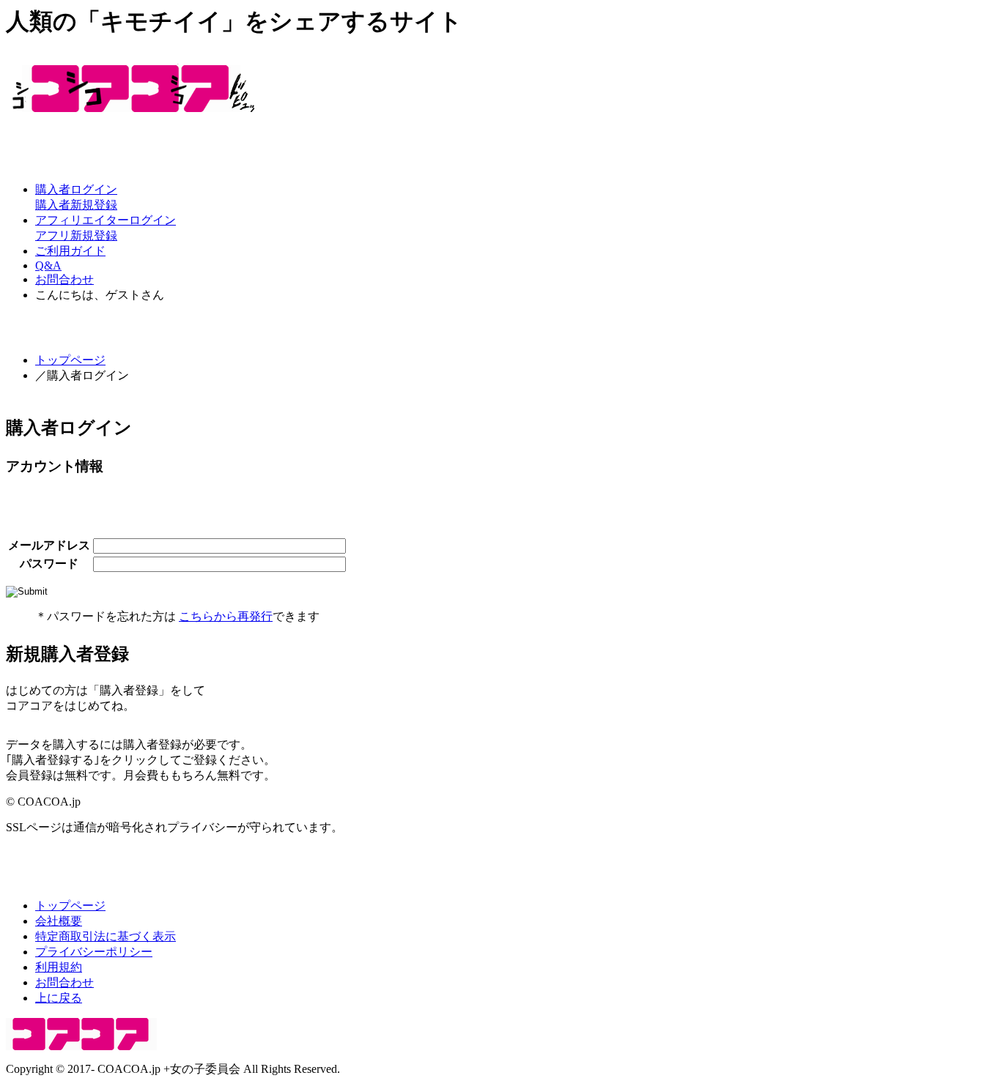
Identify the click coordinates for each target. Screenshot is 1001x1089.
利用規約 (58, 967)
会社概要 (58, 921)
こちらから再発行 (226, 616)
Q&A (48, 265)
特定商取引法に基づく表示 (105, 936)
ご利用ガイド (70, 251)
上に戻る (58, 998)
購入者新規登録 (76, 204)
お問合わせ (64, 279)
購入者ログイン (76, 189)
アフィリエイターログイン (105, 220)
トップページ (70, 360)
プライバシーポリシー (93, 951)
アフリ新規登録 (76, 235)
